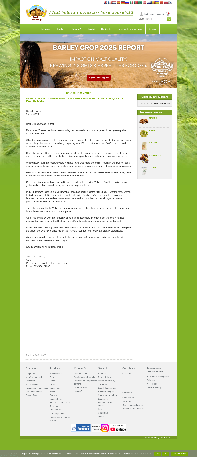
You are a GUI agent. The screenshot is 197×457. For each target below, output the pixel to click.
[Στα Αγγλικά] (149, 2)
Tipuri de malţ (56, 373)
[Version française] (110, 2)
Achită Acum (104, 373)
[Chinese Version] (161, 2)
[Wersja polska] (166, 2)
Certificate (106, 29)
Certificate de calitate (107, 395)
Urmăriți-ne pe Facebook (133, 409)
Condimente (155, 155)
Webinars (151, 380)
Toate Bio (54, 406)
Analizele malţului (106, 392)
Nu (165, 454)
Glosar (101, 416)
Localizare (126, 401)
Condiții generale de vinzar (86, 377)
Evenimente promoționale (129, 29)
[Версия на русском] (127, 2)
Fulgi (52, 377)
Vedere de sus (32, 384)
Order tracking (80, 387)
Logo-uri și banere (34, 392)
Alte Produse (55, 410)
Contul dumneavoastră (154, 14)
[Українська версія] (157, 2)
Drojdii (52, 384)
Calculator (102, 384)
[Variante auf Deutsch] (123, 2)
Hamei (152, 130)
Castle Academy (154, 387)
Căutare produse (57, 413)
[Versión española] (118, 2)
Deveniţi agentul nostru (132, 405)
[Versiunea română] (153, 2)
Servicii (91, 29)
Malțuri (153, 118)
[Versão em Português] (136, 2)
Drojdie (153, 143)
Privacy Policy (32, 395)
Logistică (78, 391)
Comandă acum (81, 373)
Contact (152, 29)
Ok (157, 454)
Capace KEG (56, 399)
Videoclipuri (152, 384)
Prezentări (30, 381)
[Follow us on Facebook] (80, 425)
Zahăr (152, 168)
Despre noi (30, 373)
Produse (61, 29)
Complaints (103, 413)
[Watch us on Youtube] (118, 425)
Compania (46, 29)
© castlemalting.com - (157, 437)
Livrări (101, 405)
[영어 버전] (170, 2)
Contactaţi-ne (128, 398)
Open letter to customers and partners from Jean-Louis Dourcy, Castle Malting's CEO (75, 99)
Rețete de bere (104, 377)
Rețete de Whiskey (106, 381)
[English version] (105, 2)
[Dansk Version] (144, 2)
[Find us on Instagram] (100, 425)
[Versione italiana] (131, 2)
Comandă (76, 29)
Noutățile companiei (34, 377)
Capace (53, 395)
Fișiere (101, 409)
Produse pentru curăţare (60, 402)
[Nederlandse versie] (114, 2)
